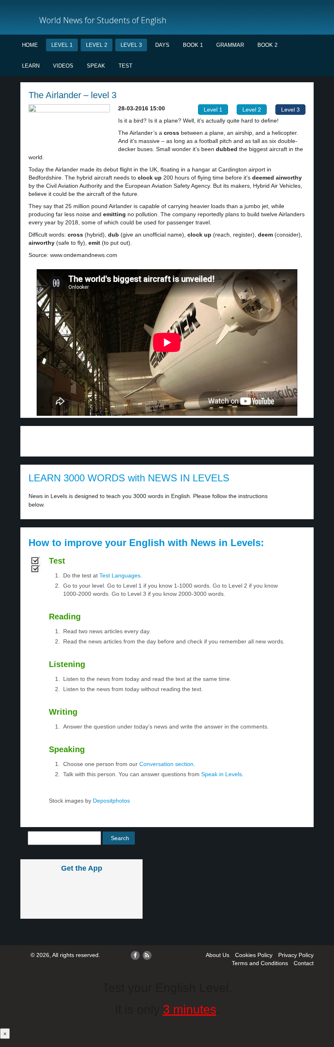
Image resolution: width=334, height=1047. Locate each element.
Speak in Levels (221, 774)
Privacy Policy (296, 955)
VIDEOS (63, 66)
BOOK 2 (267, 45)
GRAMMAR (230, 45)
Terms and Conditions (260, 963)
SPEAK (96, 66)
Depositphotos (110, 800)
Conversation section (166, 764)
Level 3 (131, 45)
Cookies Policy (253, 955)
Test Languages (120, 575)
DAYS (162, 45)
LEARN (31, 66)
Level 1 (62, 45)
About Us (217, 955)
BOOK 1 (193, 45)
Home (30, 45)
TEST (125, 66)
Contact (304, 963)
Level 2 (96, 45)
